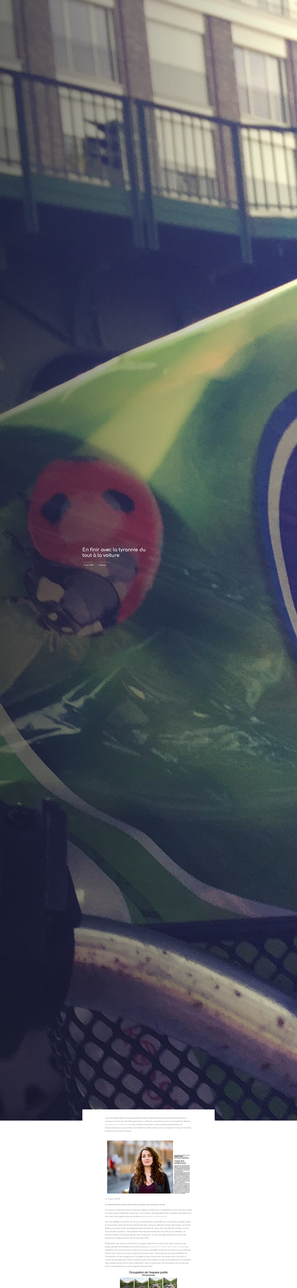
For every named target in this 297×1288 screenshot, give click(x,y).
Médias (102, 565)
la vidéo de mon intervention (117, 1124)
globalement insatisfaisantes (154, 1216)
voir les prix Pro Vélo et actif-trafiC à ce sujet (166, 1247)
